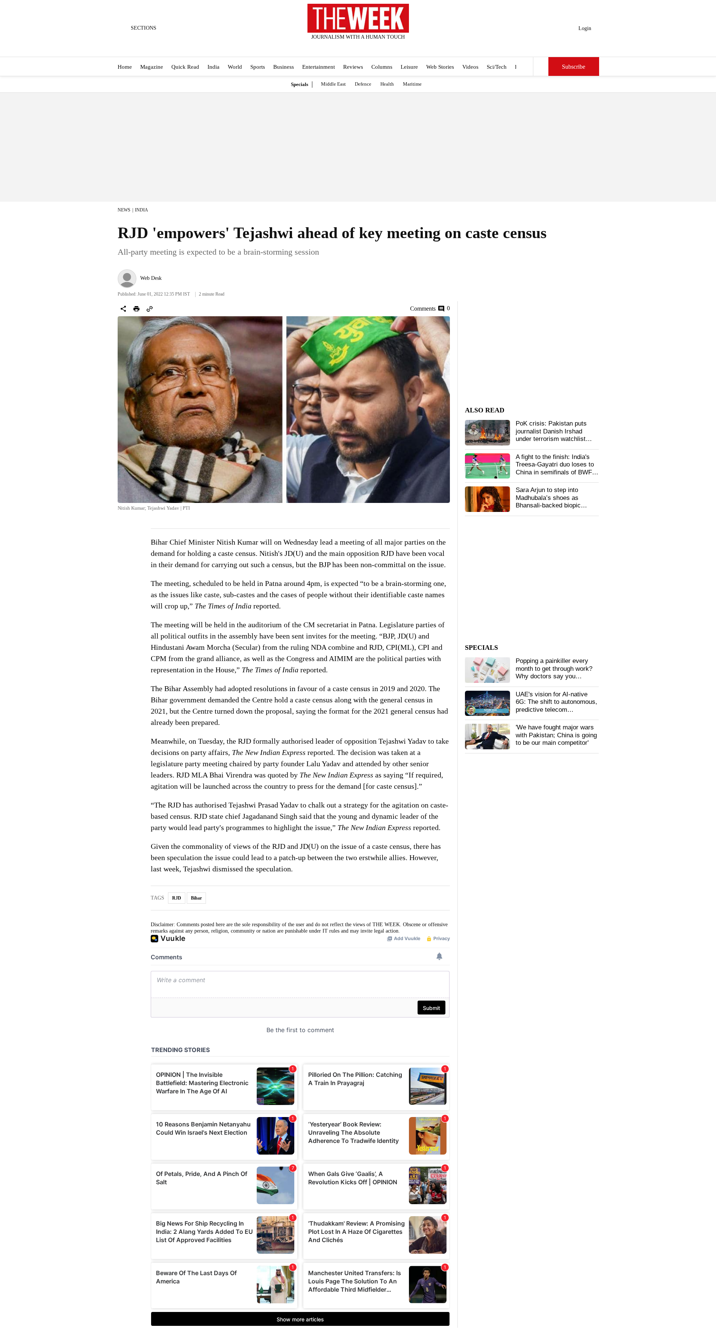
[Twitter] (339, 46)
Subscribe (573, 66)
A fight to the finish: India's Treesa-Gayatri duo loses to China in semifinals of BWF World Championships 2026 (555, 468)
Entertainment (318, 67)
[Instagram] (351, 46)
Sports (257, 67)
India (213, 67)
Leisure (409, 67)
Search (540, 66)
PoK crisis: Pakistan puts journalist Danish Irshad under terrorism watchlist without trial (551, 435)
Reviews (353, 67)
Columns (381, 67)
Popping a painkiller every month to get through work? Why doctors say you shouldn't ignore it (554, 672)
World (235, 67)
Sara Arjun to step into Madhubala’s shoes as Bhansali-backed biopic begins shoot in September (553, 501)
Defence (363, 84)
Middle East (333, 84)
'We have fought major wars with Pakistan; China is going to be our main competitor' (556, 735)
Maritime (412, 84)
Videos (470, 67)
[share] (123, 308)
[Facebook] (327, 46)
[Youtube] (364, 46)
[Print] (136, 308)
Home (125, 67)
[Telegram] (389, 46)
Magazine (151, 67)
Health (387, 84)
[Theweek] (358, 18)
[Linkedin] (376, 46)
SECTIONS (143, 28)
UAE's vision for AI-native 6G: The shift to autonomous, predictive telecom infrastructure (556, 706)
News (124, 210)
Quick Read (185, 67)
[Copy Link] (149, 308)
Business (283, 67)
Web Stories (440, 67)
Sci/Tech (497, 67)
